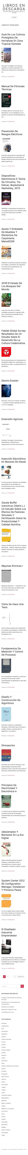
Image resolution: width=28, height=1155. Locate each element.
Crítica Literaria (5, 1050)
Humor (3, 1082)
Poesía (3, 1116)
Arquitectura (5, 1026)
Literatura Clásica (6, 1095)
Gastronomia (5, 1076)
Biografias (4, 1034)
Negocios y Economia (7, 1108)
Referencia (4, 1124)
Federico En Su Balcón (7, 1007)
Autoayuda (4, 1031)
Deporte (3, 1055)
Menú (14, 17)
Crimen (3, 1047)
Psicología (4, 1122)
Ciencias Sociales (6, 1039)
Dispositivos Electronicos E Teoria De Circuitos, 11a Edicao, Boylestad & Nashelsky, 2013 (13, 182)
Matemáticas (5, 1098)
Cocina (3, 1042)
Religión (3, 1127)
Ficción (3, 1068)
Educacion (4, 1060)
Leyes (3, 1092)
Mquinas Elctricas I (12, 565)
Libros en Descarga (14, 7)
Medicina (4, 1100)
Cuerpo (3, 1052)
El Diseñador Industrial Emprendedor (9, 932)
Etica (2, 1063)
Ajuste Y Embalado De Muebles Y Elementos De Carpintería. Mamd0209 (12, 235)
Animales (4, 1023)
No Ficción (4, 1111)
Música (3, 1106)
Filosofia (3, 1071)
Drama (3, 1058)
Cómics (3, 1044)
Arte (2, 1028)
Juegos (3, 1087)
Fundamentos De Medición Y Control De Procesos (12, 651)
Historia (3, 1079)
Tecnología (11, 76)
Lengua (3, 1090)
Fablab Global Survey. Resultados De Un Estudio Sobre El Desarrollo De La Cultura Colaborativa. (13, 337)
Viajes (3, 1135)
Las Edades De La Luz (7, 1012)
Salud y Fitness (5, 1130)
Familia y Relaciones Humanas (10, 1066)
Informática (4, 1084)
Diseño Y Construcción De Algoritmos (10, 700)
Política (3, 1119)
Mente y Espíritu (6, 1103)
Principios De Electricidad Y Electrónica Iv (9, 788)
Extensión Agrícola (12, 419)
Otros (3, 1114)
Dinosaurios (8, 745)
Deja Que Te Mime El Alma (8, 1009)
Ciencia (3, 1036)
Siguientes (21, 976)
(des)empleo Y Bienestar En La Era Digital (12, 834)
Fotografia (4, 1074)
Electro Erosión (9, 380)
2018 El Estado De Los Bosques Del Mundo (11, 286)
